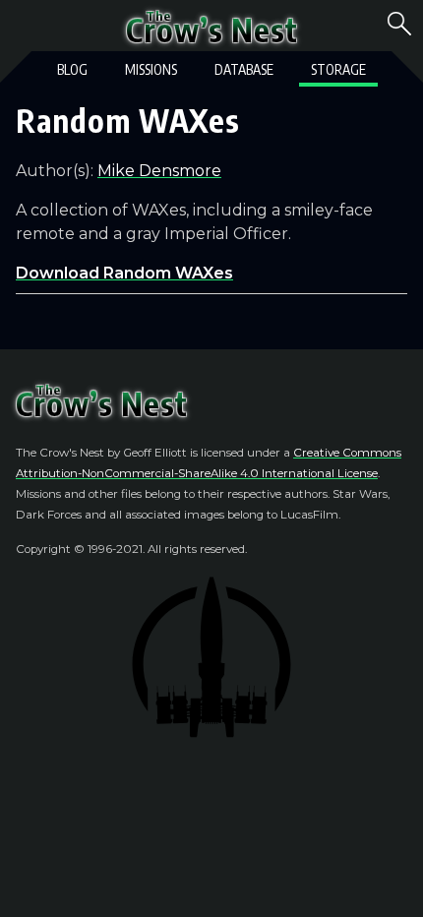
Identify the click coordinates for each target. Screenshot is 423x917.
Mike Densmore (159, 170)
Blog (72, 69)
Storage (338, 69)
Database (243, 69)
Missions (151, 69)
